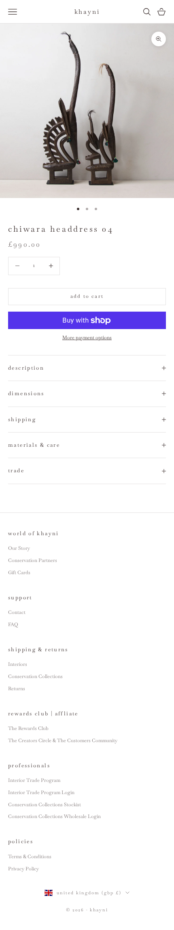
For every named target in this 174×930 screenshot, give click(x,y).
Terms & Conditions (29, 856)
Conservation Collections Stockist (44, 804)
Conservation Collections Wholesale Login (54, 816)
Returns (16, 688)
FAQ (13, 624)
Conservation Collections (35, 676)
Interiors (17, 664)
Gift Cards (19, 572)
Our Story (19, 548)
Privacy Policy (23, 868)
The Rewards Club (28, 728)
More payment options (87, 337)
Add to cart (87, 296)
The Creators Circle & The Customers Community (62, 740)
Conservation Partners (32, 560)
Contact (16, 612)
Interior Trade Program (34, 780)
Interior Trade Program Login (41, 792)
